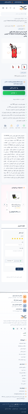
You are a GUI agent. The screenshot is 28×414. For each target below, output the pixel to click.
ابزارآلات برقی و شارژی (19, 18)
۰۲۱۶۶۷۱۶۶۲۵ (19, 309)
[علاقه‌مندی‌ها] (10, 8)
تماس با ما (23, 383)
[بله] (13, 328)
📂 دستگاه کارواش (21, 26)
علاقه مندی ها (23, 372)
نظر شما (21, 248)
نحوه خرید (23, 357)
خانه (26, 18)
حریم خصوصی (15, 408)
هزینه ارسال (23, 348)
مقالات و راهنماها (22, 346)
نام (22, 242)
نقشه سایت (23, 412)
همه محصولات (22, 343)
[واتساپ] (17, 328)
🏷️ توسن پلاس (21, 28)
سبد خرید (23, 370)
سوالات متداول (8, 408)
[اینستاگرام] (24, 328)
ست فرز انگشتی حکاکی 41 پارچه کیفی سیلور (16, 205)
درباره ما (24, 381)
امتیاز (22, 236)
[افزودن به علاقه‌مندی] (11, 193)
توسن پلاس (23, 72)
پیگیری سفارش (22, 367)
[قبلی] (23, 204)
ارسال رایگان (23, 351)
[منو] (3, 8)
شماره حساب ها (22, 354)
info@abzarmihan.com (19, 394)
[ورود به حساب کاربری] (14, 8)
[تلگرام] (21, 328)
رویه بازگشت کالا (22, 359)
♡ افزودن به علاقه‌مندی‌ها (19, 99)
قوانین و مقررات (22, 408)
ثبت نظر (19, 269)
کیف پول (24, 375)
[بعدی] (4, 204)
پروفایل (24, 378)
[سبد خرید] (6, 8)
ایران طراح (11, 406)
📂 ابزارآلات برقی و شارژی (10, 26)
